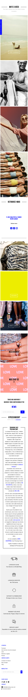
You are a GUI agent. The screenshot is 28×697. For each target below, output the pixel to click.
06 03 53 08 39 (6, 689)
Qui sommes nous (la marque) (8, 650)
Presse (3, 655)
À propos (3, 648)
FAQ (2, 664)
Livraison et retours (6, 660)
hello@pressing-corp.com (9, 687)
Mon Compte (4, 662)
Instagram (18, 419)
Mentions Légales (5, 653)
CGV (2, 651)
